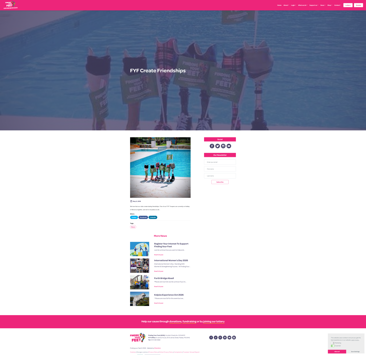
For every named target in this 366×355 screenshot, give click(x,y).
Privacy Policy (153, 352)
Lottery (348, 5)
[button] (332, 343)
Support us (313, 5)
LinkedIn (153, 217)
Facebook (143, 217)
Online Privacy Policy (166, 352)
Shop (329, 5)
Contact (337, 5)
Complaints (178, 352)
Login (293, 5)
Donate (358, 5)
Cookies (133, 352)
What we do (302, 5)
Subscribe (220, 182)
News (322, 5)
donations (175, 321)
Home (279, 5)
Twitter (134, 217)
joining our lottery (214, 321)
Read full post (158, 255)
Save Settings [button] (355, 352)
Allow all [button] (337, 352)
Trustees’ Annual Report (191, 352)
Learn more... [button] (355, 340)
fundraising (189, 321)
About (286, 5)
